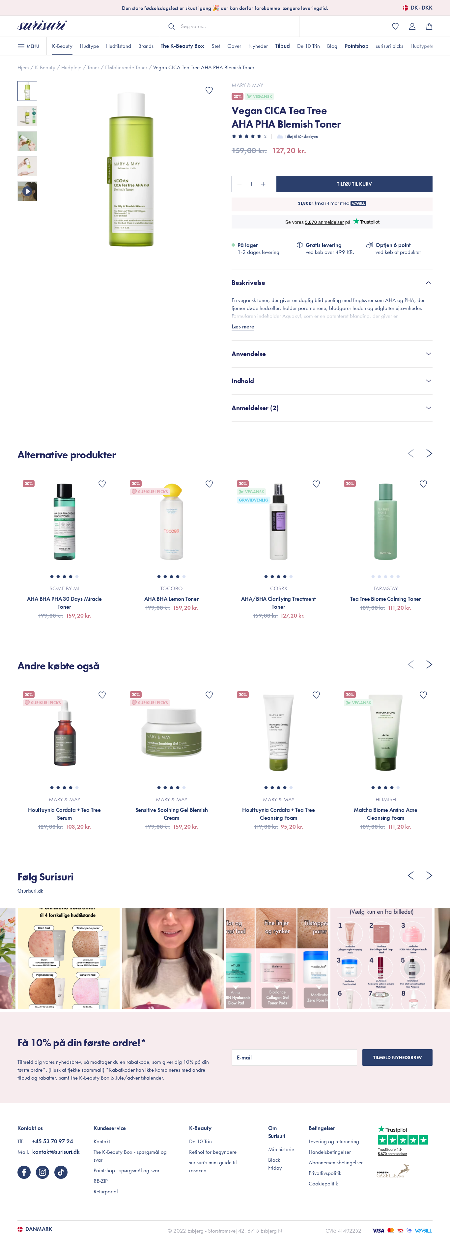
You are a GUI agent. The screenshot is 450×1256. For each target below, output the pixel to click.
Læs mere (243, 326)
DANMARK (38, 1229)
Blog (332, 45)
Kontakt (102, 1141)
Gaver (234, 45)
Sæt (215, 45)
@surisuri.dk (30, 890)
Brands (146, 45)
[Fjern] (238, 184)
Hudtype (89, 45)
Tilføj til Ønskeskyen (301, 136)
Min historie (281, 1149)
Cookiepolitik (323, 1183)
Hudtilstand (118, 45)
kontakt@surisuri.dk (56, 1151)
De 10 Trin (308, 45)
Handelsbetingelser (330, 1151)
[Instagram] (42, 1172)
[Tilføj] (264, 184)
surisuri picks (389, 45)
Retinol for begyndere (213, 1151)
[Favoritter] (209, 90)
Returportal (106, 1191)
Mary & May (247, 85)
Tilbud (282, 45)
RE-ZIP (101, 1180)
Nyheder (258, 45)
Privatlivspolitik (325, 1173)
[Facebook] (24, 1172)
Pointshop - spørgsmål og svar (126, 1170)
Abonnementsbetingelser (336, 1162)
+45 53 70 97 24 (52, 1141)
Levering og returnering (334, 1141)
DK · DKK (422, 8)
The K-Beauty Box (182, 45)
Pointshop (357, 45)
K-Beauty (62, 45)
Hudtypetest (423, 45)
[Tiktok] (61, 1172)
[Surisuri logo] (42, 26)
